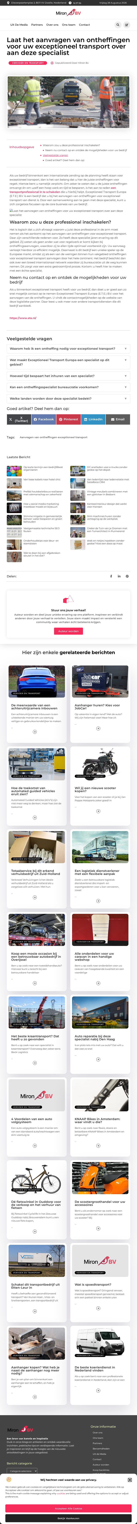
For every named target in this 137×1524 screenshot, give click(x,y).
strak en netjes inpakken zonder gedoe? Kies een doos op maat (105, 542)
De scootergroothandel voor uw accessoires (100, 1203)
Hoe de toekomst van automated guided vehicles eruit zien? (33, 791)
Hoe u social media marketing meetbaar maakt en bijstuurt (41, 505)
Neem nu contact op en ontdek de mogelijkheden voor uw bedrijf (86, 150)
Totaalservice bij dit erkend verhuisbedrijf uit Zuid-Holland (35, 872)
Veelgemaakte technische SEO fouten (42, 530)
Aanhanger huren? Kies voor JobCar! (97, 706)
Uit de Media (99, 1454)
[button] (130, 1480)
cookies (61, 1493)
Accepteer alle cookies (68, 1508)
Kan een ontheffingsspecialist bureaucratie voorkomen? (68, 387)
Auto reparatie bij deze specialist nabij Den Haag (95, 1037)
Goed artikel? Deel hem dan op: (65, 160)
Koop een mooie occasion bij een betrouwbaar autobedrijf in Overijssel (36, 956)
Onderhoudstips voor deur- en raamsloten (41, 542)
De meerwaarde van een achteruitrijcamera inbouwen (34, 706)
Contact (84, 24)
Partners (37, 24)
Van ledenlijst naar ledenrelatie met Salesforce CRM (108, 481)
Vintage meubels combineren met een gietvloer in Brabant (107, 493)
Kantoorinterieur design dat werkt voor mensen (107, 505)
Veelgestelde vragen (55, 155)
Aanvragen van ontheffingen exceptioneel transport (53, 437)
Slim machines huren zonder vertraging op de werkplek (104, 517)
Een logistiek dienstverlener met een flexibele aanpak (97, 872)
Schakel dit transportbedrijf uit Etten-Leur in (35, 1286)
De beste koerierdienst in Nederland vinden (95, 1369)
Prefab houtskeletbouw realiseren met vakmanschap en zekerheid (43, 493)
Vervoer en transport (28, 63)
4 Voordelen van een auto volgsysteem (31, 1120)
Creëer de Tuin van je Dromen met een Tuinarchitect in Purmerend (107, 530)
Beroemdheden (101, 1448)
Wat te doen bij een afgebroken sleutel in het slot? (42, 554)
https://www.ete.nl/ (23, 318)
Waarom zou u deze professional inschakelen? (71, 145)
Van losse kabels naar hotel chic (42, 479)
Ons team (68, 24)
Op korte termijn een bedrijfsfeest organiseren (43, 468)
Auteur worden (101, 1464)
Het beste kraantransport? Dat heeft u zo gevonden (35, 1037)
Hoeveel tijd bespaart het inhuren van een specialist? (68, 376)
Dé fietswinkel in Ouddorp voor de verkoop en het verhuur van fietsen (36, 1205)
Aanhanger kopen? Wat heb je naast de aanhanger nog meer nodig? (35, 1370)
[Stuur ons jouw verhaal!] (68, 599)
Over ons (52, 24)
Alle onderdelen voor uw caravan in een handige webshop (94, 956)
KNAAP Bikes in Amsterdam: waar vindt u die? (97, 1120)
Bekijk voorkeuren (68, 1518)
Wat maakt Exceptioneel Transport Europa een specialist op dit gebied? (68, 362)
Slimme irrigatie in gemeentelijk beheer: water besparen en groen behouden (43, 519)
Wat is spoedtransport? (93, 1284)
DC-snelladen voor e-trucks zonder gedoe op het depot (107, 468)
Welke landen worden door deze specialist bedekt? (68, 398)
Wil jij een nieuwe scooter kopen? (95, 789)
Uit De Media (19, 24)
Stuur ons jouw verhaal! (68, 610)
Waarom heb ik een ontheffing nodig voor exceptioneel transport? (68, 348)
